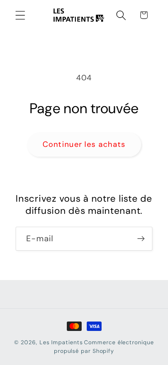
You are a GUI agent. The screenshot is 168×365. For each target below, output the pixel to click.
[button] (20, 15)
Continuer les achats (84, 144)
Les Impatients (61, 342)
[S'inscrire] (141, 239)
